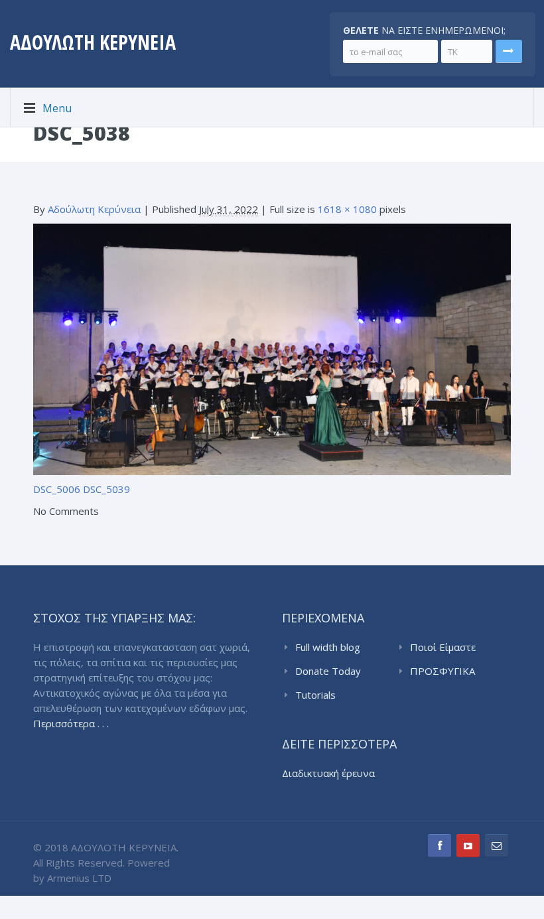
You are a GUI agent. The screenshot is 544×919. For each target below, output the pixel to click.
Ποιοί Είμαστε (443, 647)
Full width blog (327, 647)
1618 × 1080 (347, 209)
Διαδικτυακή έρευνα (328, 773)
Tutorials (315, 694)
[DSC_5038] (272, 347)
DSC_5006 (56, 489)
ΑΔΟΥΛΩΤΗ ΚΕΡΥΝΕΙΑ (93, 42)
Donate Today (328, 670)
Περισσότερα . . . (71, 723)
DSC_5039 (106, 489)
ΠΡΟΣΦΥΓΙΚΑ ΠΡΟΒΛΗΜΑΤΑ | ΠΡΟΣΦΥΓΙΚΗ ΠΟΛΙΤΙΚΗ (449, 671)
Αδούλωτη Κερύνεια (94, 209)
